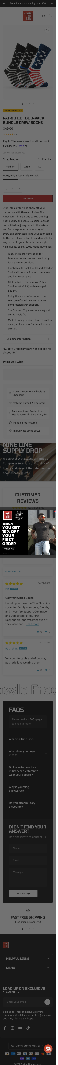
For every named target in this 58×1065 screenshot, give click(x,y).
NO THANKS (6, 553)
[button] (48, 1048)
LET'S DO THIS (8, 549)
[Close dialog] (55, 511)
